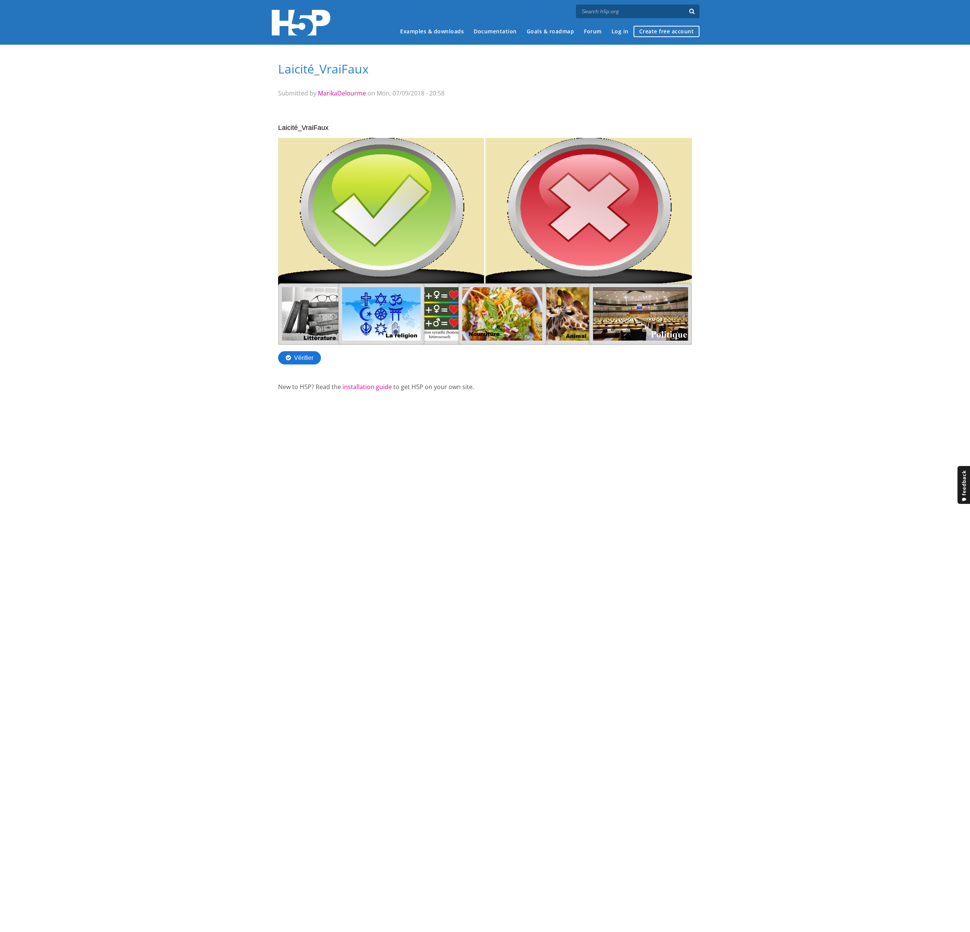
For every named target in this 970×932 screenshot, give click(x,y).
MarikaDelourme (342, 93)
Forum (593, 31)
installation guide (367, 387)
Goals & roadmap (550, 31)
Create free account (666, 31)
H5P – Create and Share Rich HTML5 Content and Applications (301, 22)
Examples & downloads (432, 31)
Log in (620, 31)
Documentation (495, 31)
